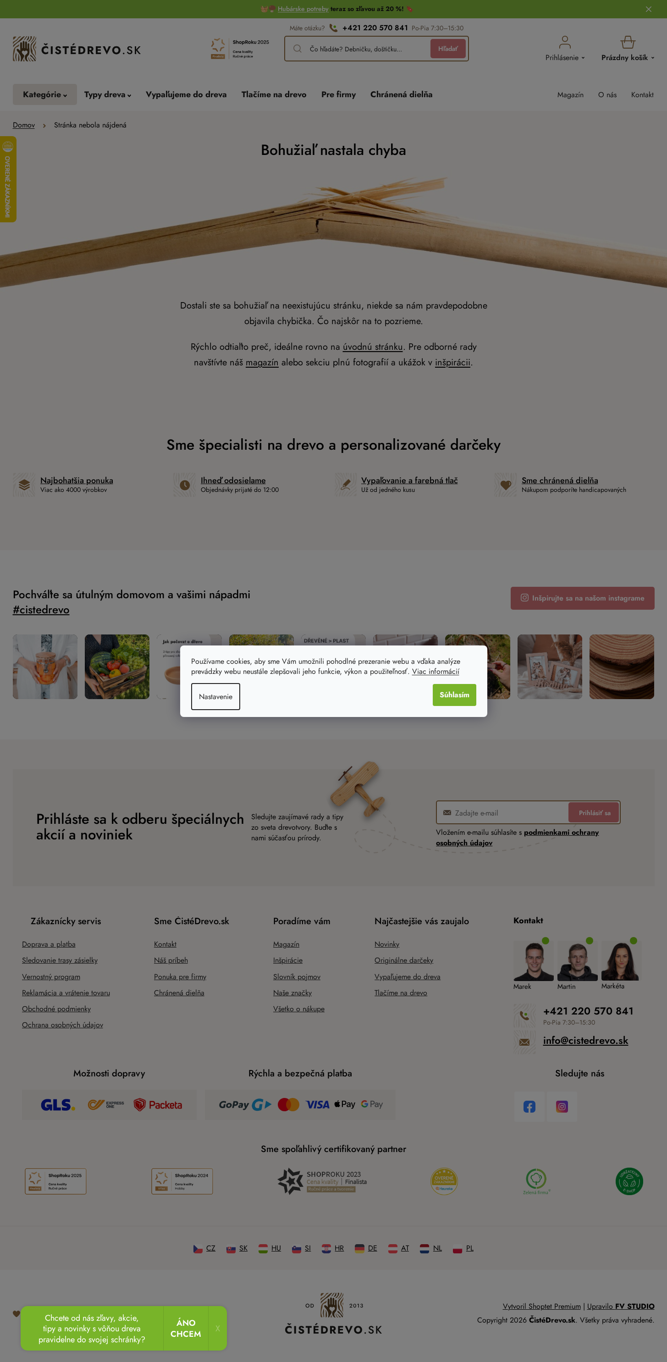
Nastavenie (215, 696)
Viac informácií (435, 671)
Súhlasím (454, 694)
